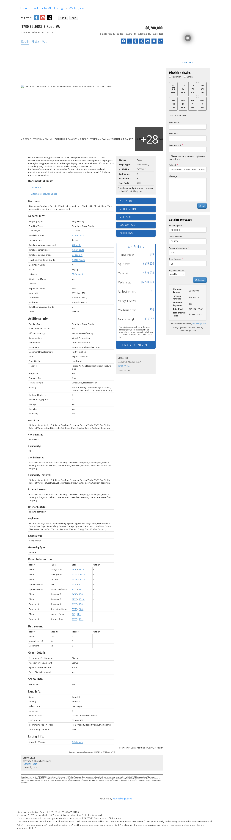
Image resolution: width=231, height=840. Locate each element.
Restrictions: (35, 535)
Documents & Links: (40, 181)
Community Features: (39, 475)
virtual (190, 77)
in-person (176, 77)
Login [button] (73, 17)
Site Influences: (36, 457)
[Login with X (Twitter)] (49, 19)
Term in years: (175, 259)
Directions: (34, 201)
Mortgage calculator (137, 225)
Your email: (174, 133)
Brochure (36, 187)
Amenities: (33, 420)
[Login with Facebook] (36, 19)
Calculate (200, 280)
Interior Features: (37, 507)
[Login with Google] (42, 19)
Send (202, 206)
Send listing (125, 217)
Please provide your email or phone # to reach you (187, 158)
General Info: (36, 216)
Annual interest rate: (178, 247)
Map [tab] (44, 41)
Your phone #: (175, 144)
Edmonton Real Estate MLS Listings (40, 8)
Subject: (172, 165)
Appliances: (34, 518)
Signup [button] (63, 17)
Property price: (175, 225)
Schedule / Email (127, 209)
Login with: (26, 17)
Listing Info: (36, 736)
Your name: (174, 122)
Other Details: (37, 652)
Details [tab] (25, 41)
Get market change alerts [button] (136, 344)
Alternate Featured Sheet (44, 193)
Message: (173, 176)
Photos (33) (125, 201)
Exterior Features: (37, 489)
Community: (34, 446)
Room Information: (40, 559)
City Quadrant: (36, 434)
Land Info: (34, 691)
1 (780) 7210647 (124, 365)
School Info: (35, 679)
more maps (187, 62)
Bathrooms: (35, 626)
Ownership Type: (37, 547)
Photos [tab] (35, 41)
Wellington (76, 8)
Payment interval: (177, 270)
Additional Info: (38, 318)
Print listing (126, 233)
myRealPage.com (199, 323)
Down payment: (176, 236)
